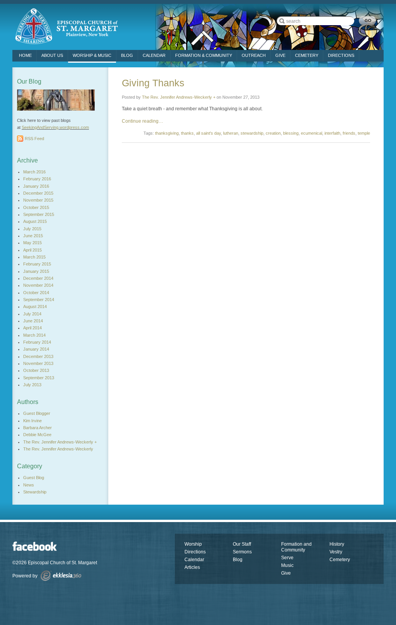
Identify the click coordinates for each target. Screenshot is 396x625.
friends (349, 133)
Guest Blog (33, 477)
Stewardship (34, 492)
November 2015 (38, 200)
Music (287, 565)
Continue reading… (142, 121)
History (336, 544)
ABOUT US (52, 55)
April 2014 (32, 327)
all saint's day (208, 133)
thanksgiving (167, 133)
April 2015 (32, 250)
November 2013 (38, 363)
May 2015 (32, 242)
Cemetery (339, 559)
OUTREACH (254, 55)
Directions (195, 552)
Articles (192, 567)
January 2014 (36, 349)
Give (286, 573)
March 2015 (34, 257)
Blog (127, 55)
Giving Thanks (153, 82)
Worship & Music (92, 55)
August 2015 (35, 221)
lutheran (230, 133)
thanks (187, 133)
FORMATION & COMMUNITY (203, 55)
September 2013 (38, 377)
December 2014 (38, 278)
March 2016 (34, 172)
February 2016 (37, 178)
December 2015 (38, 193)
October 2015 (36, 207)
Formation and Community (296, 547)
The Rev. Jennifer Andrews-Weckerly (58, 449)
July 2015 (32, 228)
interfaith (332, 133)
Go (367, 20)
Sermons (242, 552)
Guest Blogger (36, 413)
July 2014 (32, 314)
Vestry (335, 552)
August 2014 (35, 306)
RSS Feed (34, 138)
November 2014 (38, 285)
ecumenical (311, 133)
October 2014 (36, 292)
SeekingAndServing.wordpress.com (55, 127)
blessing (291, 133)
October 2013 (36, 370)
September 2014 (38, 299)
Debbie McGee (37, 434)
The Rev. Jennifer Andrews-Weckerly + (178, 97)
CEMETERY (306, 55)
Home (25, 55)
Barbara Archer (37, 427)
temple (364, 133)
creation (273, 133)
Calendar (154, 55)
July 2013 (32, 384)
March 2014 (34, 335)
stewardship (252, 133)
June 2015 (33, 235)
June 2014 (33, 320)
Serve (287, 557)
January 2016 (36, 186)
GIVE (280, 55)
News (28, 485)
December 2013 (38, 356)
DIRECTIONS (341, 55)
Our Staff (242, 544)
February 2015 (37, 264)
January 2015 (36, 271)
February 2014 (37, 342)
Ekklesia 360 (61, 575)
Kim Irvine (32, 420)
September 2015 (38, 214)
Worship (193, 544)
